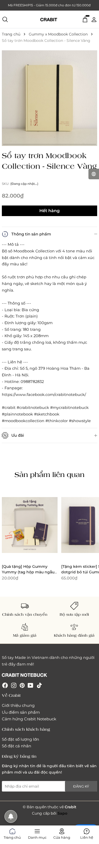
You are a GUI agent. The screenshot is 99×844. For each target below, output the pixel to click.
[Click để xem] (49, 98)
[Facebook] (5, 685)
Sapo (62, 813)
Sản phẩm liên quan (49, 474)
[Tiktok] (39, 685)
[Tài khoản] (94, 19)
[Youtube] (30, 685)
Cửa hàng (61, 836)
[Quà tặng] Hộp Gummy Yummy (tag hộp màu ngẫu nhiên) (28, 572)
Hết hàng (49, 210)
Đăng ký (81, 786)
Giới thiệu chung (18, 705)
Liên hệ (86, 836)
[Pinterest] (22, 685)
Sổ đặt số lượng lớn (20, 739)
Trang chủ (12, 836)
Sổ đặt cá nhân (16, 745)
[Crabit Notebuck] (50, 19)
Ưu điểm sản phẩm (21, 712)
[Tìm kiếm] (5, 19)
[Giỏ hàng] (85, 19)
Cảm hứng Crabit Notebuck (29, 718)
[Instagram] (13, 685)
